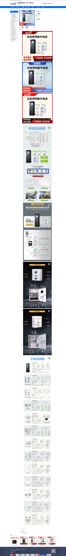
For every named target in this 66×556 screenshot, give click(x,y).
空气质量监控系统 (13, 39)
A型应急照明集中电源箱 (14, 17)
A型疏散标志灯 (13, 18)
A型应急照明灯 (13, 19)
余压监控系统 (12, 36)
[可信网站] (37, 555)
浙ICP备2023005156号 (13, 550)
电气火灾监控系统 (13, 30)
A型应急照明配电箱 (14, 16)
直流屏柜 (23, 531)
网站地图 (12, 552)
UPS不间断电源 (13, 27)
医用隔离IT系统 (13, 25)
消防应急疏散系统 (13, 13)
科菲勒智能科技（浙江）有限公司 (20, 549)
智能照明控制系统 (13, 33)
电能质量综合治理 (13, 22)
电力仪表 (12, 41)
